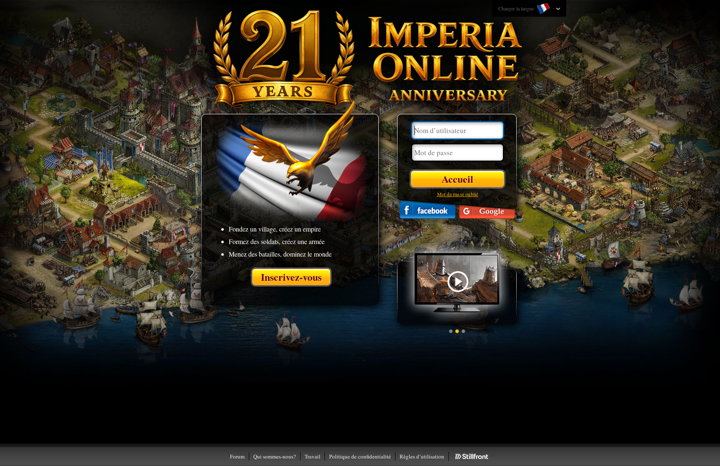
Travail (312, 456)
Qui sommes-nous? (274, 456)
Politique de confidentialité (360, 456)
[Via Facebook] (427, 210)
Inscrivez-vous (291, 277)
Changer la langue (516, 8)
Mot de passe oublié (457, 194)
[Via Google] (487, 210)
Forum (237, 456)
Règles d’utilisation (422, 456)
